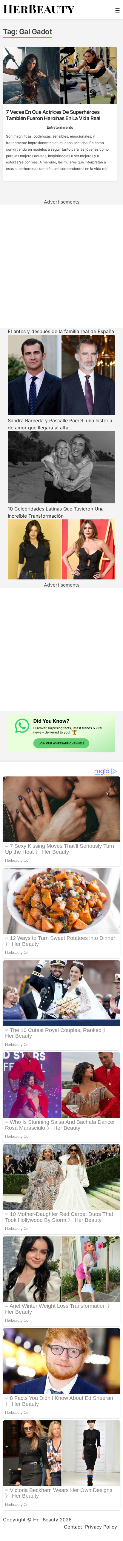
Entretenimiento (60, 127)
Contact (73, 1527)
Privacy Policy (101, 1527)
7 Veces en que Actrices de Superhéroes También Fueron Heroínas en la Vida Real (53, 115)
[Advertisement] (61, 266)
